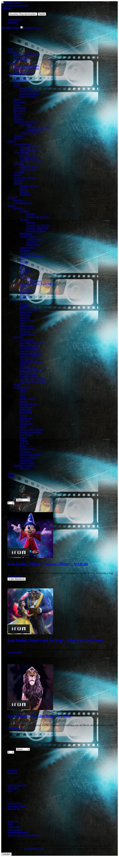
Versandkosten (14, 576)
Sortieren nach (8, 499)
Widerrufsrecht (14, 829)
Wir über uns (13, 808)
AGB (10, 824)
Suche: (4, 14)
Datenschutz (13, 826)
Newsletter (12, 788)
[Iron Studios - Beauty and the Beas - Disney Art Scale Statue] (30, 633)
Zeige (4, 502)
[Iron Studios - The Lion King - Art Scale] (30, 709)
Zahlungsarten (14, 803)
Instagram (12, 772)
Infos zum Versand (16, 806)
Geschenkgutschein (16, 785)
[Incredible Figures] (11, 2)
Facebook (12, 770)
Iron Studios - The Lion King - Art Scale (39, 716)
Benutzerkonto (14, 19)
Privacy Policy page (34, 848)
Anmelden (12, 22)
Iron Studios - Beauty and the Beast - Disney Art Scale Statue (55, 640)
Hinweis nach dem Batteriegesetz (23, 835)
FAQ (9, 790)
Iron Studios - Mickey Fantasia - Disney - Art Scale (47, 564)
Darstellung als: (8, 508)
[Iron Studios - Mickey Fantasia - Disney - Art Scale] (30, 557)
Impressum (12, 821)
